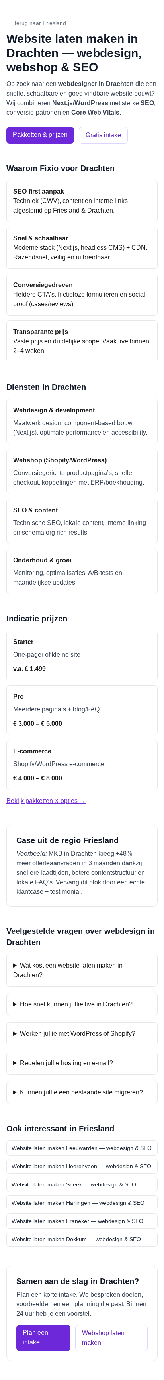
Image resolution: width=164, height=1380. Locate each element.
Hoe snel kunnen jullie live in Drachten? (76, 1004)
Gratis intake (103, 135)
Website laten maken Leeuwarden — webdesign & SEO (82, 1148)
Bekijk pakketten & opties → (46, 800)
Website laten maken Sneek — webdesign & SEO (74, 1184)
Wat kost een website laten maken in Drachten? (68, 970)
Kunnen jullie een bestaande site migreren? (81, 1092)
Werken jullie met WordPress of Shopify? (77, 1033)
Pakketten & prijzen (40, 134)
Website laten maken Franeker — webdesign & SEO (77, 1221)
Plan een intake (35, 1337)
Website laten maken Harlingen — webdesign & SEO (78, 1203)
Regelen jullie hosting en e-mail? (66, 1063)
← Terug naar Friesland (36, 23)
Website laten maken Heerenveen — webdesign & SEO (81, 1166)
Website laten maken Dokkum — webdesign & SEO (76, 1239)
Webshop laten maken (103, 1338)
